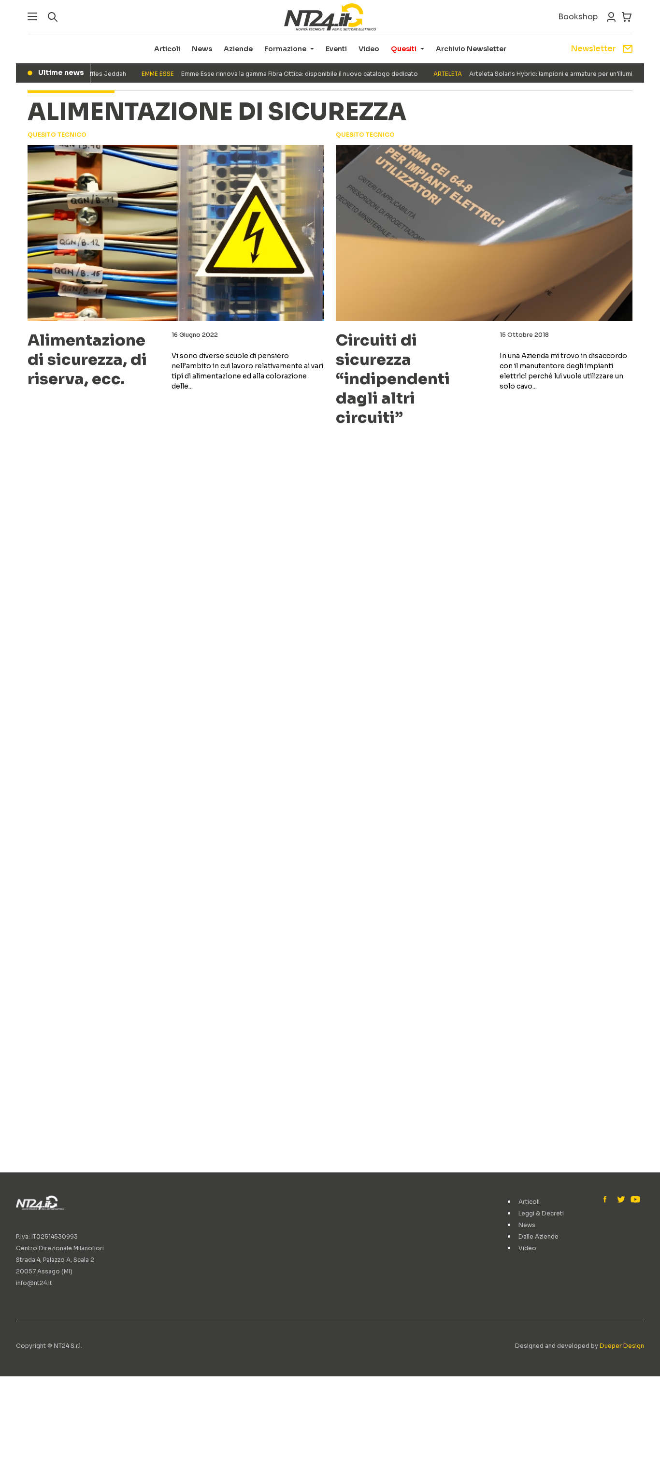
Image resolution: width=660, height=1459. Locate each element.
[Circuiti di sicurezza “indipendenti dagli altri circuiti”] (484, 233)
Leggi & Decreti (541, 1213)
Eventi (336, 48)
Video (369, 48)
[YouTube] (634, 1200)
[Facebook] (607, 1200)
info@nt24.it (34, 1282)
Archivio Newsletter (471, 48)
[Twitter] (621, 1200)
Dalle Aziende (538, 1236)
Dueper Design (622, 1345)
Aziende (238, 48)
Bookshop (578, 17)
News (202, 48)
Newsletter (593, 48)
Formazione (285, 48)
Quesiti (403, 48)
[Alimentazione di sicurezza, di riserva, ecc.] (176, 233)
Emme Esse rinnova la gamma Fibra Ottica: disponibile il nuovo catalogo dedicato (262, 73)
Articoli (167, 48)
